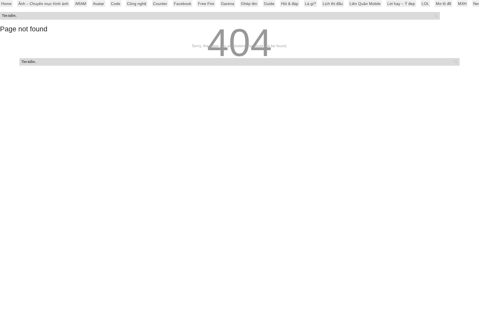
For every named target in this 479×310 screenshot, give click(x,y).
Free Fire (206, 3)
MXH (462, 3)
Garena (227, 3)
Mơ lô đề (443, 3)
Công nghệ (136, 3)
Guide (269, 3)
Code (115, 3)
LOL (425, 3)
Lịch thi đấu (333, 3)
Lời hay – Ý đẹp (401, 3)
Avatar (98, 3)
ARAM (80, 3)
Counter (160, 3)
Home (6, 3)
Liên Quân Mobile (365, 3)
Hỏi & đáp (289, 3)
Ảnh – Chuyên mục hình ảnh (43, 3)
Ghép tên (249, 3)
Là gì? (310, 3)
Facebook (182, 3)
